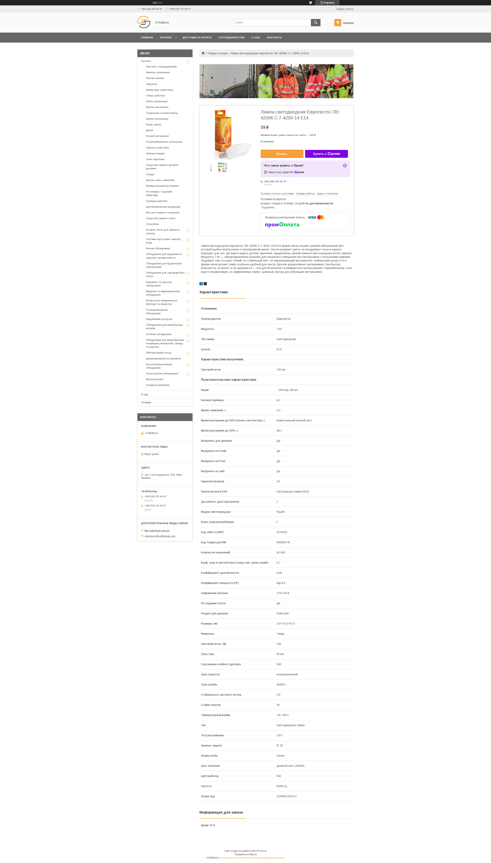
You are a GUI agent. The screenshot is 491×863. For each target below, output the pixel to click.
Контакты (274, 37)
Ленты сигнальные (157, 101)
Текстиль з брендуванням (161, 66)
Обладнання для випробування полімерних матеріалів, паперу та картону (165, 343)
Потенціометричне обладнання (157, 311)
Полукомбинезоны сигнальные (164, 141)
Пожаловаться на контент (234, 857)
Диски (149, 130)
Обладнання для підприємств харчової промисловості (164, 256)
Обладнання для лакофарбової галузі (165, 274)
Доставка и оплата (197, 37)
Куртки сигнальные (157, 107)
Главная (147, 37)
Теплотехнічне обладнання (162, 373)
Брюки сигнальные (157, 118)
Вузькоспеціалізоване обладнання (159, 366)
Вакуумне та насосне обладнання (158, 284)
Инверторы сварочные (159, 89)
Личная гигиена (155, 78)
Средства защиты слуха (160, 218)
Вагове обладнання (158, 248)
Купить (282, 153)
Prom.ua (262, 851)
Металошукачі (154, 379)
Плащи (150, 174)
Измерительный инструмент (162, 185)
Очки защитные (155, 159)
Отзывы (146, 402)
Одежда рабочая (156, 201)
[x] (205, 284)
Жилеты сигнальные (158, 72)
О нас (256, 37)
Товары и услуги (217, 53)
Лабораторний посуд (158, 352)
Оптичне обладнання (158, 334)
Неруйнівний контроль (159, 319)
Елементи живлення (157, 385)
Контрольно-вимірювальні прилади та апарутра (161, 302)
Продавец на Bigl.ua (245, 854)
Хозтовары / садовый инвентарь (159, 193)
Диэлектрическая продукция (163, 206)
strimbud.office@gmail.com (160, 535)
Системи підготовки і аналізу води (163, 241)
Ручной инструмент (157, 136)
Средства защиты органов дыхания (162, 167)
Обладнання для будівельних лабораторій (164, 265)
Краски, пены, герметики (160, 180)
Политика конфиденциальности (267, 857)
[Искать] (315, 22)
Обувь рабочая (155, 95)
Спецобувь (152, 224)
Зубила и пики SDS (157, 147)
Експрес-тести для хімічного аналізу (163, 231)
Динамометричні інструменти (163, 358)
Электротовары (155, 153)
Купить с (320, 153)
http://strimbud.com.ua (156, 530)
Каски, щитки (153, 124)
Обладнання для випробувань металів (164, 326)
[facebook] (201, 284)
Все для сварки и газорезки (162, 212)
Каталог (166, 37)
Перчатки (151, 84)
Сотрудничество (231, 37)
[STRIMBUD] (143, 27)
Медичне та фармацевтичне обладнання (163, 293)
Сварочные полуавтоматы (162, 113)
